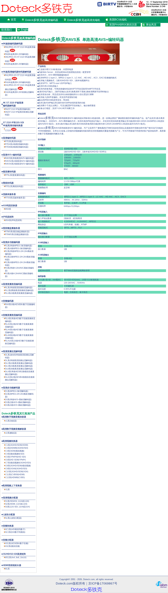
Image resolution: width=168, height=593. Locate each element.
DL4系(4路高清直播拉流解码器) (19, 366)
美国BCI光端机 (118, 19)
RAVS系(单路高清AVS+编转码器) (19, 158)
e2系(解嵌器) (11, 433)
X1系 (7, 489)
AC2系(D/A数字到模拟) (15, 532)
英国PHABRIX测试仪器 (123, 24)
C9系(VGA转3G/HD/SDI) (16, 468)
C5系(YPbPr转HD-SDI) (15, 457)
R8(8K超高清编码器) (17, 54)
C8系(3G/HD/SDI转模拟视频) (18, 466)
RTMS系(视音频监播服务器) (17, 231)
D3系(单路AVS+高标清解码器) (18, 399)
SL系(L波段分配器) (13, 518)
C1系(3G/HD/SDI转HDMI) (16, 445)
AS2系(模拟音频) (12, 546)
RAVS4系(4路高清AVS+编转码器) (19, 164)
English (24, 29)
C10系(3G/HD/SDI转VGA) (16, 471)
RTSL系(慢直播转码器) (15, 175)
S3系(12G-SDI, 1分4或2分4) (17, 507)
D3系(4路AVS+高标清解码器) (18, 405)
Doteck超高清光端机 (83, 20)
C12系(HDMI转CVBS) (15, 477)
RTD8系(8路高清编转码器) (16, 147)
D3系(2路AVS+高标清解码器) (18, 402)
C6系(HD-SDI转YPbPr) (15, 460)
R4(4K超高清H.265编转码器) (18, 82)
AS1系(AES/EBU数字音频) (16, 543)
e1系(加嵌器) (11, 421)
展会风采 (151, 24)
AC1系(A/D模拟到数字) (15, 529)
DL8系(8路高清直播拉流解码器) (19, 369)
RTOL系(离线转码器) (14, 186)
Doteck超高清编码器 (41, 20)
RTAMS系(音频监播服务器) (17, 234)
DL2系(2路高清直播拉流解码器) (19, 363)
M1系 (7, 569)
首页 (13, 19)
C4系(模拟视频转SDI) (14, 454)
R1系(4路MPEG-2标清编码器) (18, 248)
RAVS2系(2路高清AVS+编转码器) (19, 161)
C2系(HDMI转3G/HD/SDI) (16, 448)
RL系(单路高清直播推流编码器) (18, 287)
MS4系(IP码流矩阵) (13, 220)
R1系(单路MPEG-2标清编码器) (18, 246)
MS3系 (8, 209)
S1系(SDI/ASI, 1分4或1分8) (17, 501)
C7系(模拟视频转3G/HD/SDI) (18, 463)
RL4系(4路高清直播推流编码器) (19, 293)
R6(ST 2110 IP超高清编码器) (17, 109)
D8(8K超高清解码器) (17, 64)
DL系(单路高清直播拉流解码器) (18, 360)
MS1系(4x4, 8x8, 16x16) (15, 557)
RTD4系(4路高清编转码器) (16, 144)
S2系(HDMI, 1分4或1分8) (16, 504)
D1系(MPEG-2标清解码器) (16, 391)
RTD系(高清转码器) (13, 141)
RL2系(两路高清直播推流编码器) (19, 290)
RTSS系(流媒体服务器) (15, 198)
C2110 (8, 130)
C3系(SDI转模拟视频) (14, 451)
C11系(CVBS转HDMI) (15, 474)
